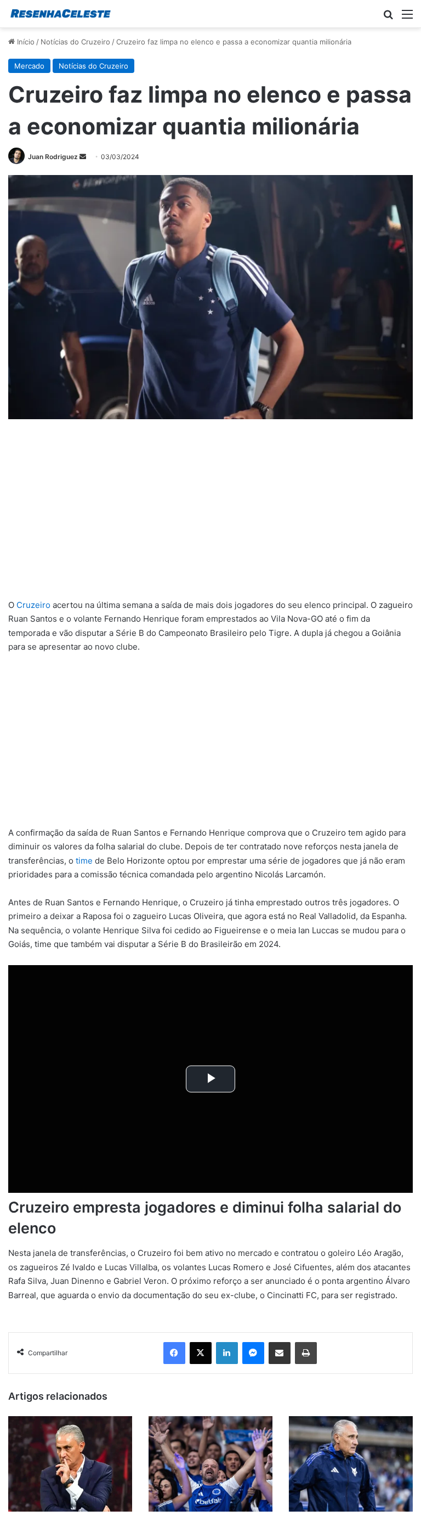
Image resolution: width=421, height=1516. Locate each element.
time (84, 860)
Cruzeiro (33, 605)
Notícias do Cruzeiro (75, 41)
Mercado (29, 65)
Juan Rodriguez (53, 157)
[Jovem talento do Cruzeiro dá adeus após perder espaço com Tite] (70, 1464)
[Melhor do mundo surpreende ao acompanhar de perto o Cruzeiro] (210, 1464)
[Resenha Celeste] (60, 14)
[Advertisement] (210, 517)
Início (25, 41)
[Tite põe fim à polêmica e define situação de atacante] (351, 1464)
